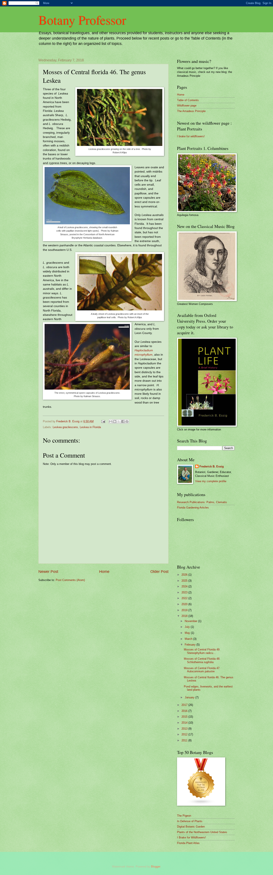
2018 (185, 616)
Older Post (159, 571)
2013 (185, 728)
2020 (185, 604)
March (189, 638)
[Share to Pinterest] (127, 421)
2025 (185, 580)
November (191, 621)
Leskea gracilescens (65, 427)
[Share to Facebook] (123, 421)
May (188, 632)
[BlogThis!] (115, 421)
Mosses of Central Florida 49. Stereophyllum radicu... (202, 651)
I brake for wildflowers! (191, 136)
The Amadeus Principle (191, 111)
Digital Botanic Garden (191, 826)
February (190, 644)
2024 (185, 586)
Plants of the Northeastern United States (202, 832)
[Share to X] (119, 421)
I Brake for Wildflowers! (191, 837)
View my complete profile (210, 481)
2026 (185, 574)
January (190, 697)
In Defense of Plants (189, 821)
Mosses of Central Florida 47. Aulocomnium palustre (202, 670)
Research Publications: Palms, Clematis (202, 502)
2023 (185, 592)
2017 (185, 705)
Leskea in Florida (90, 427)
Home (104, 571)
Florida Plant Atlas (188, 843)
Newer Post (48, 571)
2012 (185, 734)
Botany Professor (82, 19)
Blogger (155, 866)
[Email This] (111, 421)
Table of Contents (188, 100)
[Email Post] (103, 421)
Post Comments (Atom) (70, 580)
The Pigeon (184, 815)
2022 (185, 598)
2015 (185, 716)
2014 (185, 722)
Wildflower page (186, 105)
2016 (185, 710)
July (188, 626)
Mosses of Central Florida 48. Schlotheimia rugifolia (202, 660)
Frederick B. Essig (211, 466)
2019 (185, 610)
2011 (185, 740)
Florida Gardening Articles (193, 507)
